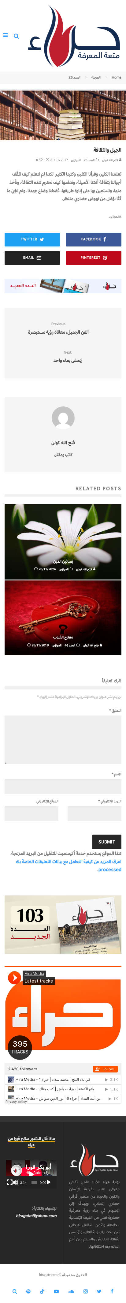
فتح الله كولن (110, 160)
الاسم (116, 774)
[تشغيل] (49, 1182)
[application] (31, 1174)
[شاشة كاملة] (10, 1182)
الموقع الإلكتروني (47, 801)
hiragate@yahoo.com (36, 1215)
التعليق (115, 710)
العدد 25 (89, 160)
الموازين (76, 160)
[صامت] (15, 1182)
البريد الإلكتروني (109, 801)
